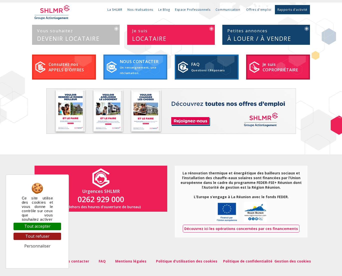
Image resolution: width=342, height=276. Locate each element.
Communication (228, 10)
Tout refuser (37, 236)
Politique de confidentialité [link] (37, 255)
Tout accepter (37, 226)
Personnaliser (37, 246)
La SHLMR (114, 10)
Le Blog (164, 10)
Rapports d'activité (292, 10)
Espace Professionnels (193, 10)
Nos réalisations (140, 10)
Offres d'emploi (258, 10)
